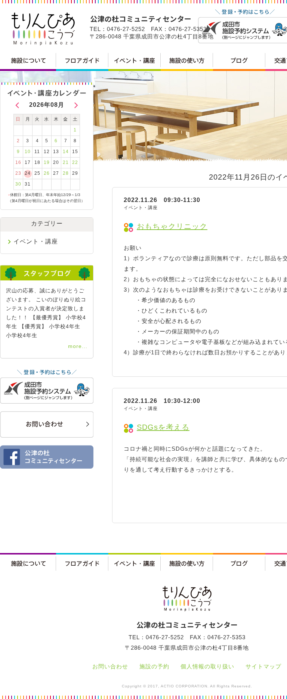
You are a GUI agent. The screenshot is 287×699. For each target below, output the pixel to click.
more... (77, 346)
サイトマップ (263, 666)
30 (18, 184)
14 (66, 151)
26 (47, 173)
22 (75, 162)
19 (47, 162)
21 (66, 162)
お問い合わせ (110, 666)
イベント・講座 (35, 241)
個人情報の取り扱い (207, 666)
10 (28, 151)
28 (66, 173)
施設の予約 (154, 666)
